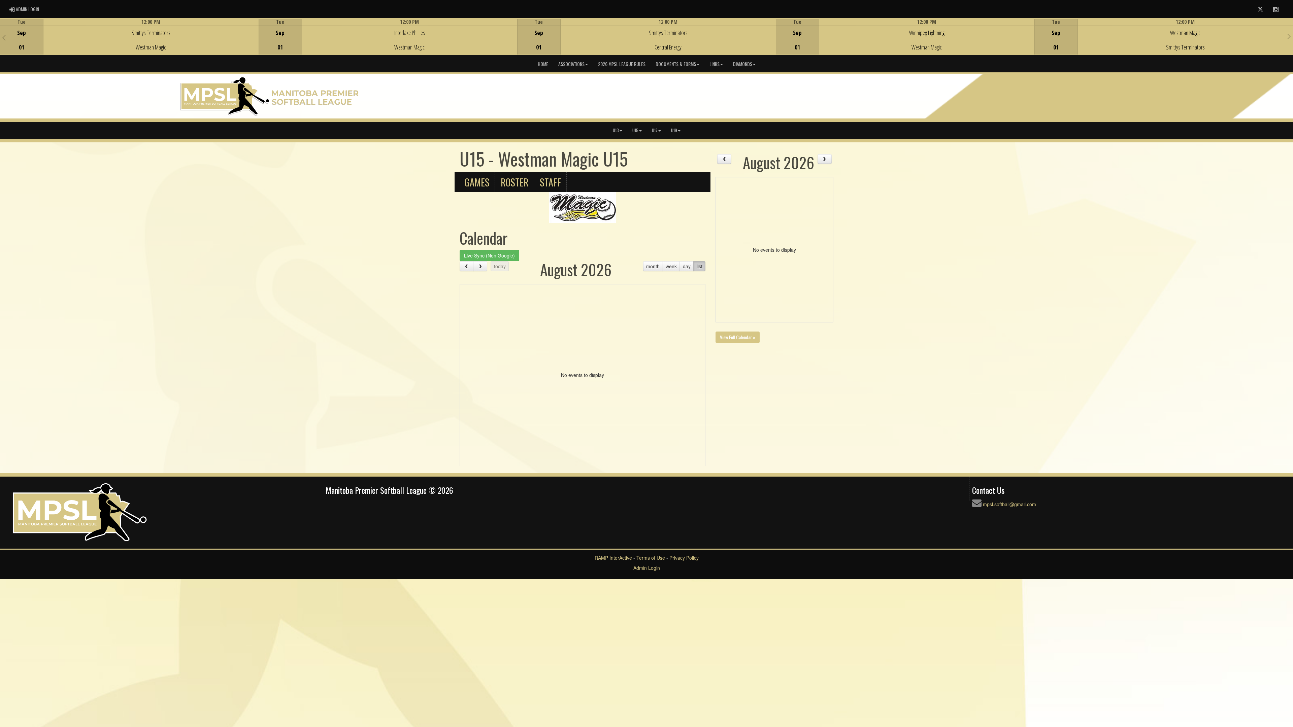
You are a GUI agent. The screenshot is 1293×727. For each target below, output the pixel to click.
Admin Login (646, 567)
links (714, 63)
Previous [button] (4, 37)
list (699, 266)
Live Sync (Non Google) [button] (489, 255)
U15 (635, 130)
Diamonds (742, 63)
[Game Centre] (129, 42)
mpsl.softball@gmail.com (1009, 504)
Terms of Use (650, 557)
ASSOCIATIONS (571, 63)
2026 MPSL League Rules (621, 63)
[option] (129, 37)
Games (477, 182)
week (671, 266)
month (653, 266)
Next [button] (1289, 36)
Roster (515, 182)
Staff (550, 182)
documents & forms (676, 63)
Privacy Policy (684, 557)
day (687, 266)
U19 (674, 130)
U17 (655, 130)
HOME (543, 63)
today (500, 266)
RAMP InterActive (613, 557)
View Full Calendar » (737, 337)
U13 (616, 130)
